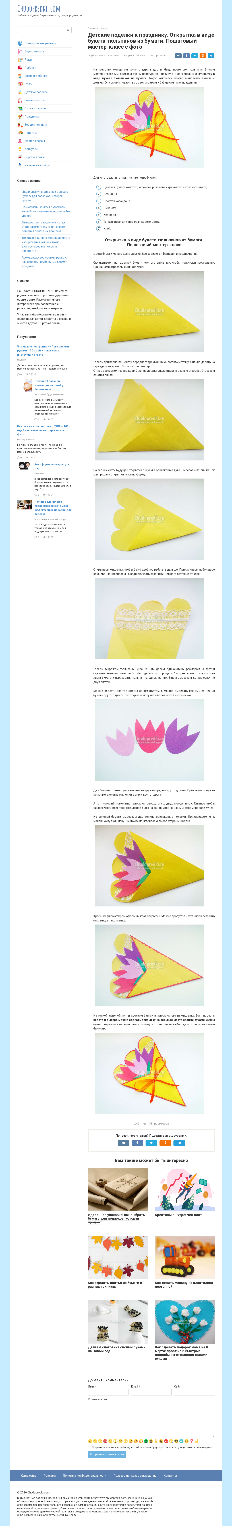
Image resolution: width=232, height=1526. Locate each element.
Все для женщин (35, 124)
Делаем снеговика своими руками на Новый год (117, 1349)
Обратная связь (34, 157)
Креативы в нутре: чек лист (178, 1215)
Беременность (34, 51)
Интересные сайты (37, 165)
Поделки (140, 55)
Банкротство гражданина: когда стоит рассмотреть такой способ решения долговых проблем (43, 227)
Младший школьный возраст (51, 519)
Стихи (28, 84)
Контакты (170, 1475)
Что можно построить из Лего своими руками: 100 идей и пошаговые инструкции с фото (43, 350)
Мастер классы (34, 141)
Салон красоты (34, 100)
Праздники (32, 116)
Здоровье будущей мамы (49, 394)
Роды (28, 59)
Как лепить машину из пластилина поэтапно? (184, 1285)
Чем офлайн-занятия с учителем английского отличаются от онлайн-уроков (46, 211)
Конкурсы (31, 149)
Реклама (50, 1475)
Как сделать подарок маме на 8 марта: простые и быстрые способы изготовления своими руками (181, 1353)
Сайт (177, 1386)
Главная (39, 473)
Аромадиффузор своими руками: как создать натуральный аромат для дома (44, 262)
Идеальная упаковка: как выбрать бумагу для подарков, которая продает (116, 1218)
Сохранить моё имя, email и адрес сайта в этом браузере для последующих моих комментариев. (152, 1447)
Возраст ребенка (35, 76)
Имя (92, 1386)
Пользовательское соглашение (134, 1475)
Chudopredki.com (39, 8)
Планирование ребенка (40, 43)
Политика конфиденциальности (84, 1475)
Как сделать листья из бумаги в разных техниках (115, 1285)
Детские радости (35, 92)
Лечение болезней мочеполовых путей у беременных (49, 385)
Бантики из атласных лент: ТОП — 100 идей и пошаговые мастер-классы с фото (43, 430)
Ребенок (30, 67)
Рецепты (30, 133)
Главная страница (97, 28)
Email (135, 1386)
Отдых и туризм (35, 108)
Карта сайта (28, 1475)
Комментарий (97, 1399)
